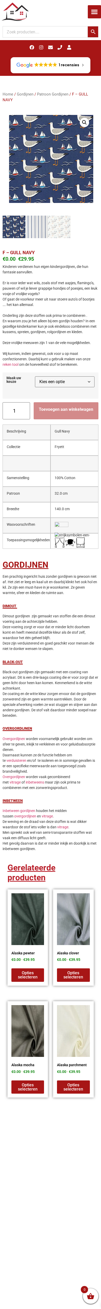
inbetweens (35, 782)
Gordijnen (25, 94)
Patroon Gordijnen (52, 94)
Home (8, 94)
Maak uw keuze (13, 380)
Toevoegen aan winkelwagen (66, 409)
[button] (94, 11)
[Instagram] (41, 47)
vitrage (15, 782)
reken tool (10, 364)
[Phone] (59, 47)
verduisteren (16, 760)
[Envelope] (50, 47)
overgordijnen (25, 816)
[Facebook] (32, 47)
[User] (69, 47)
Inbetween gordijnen (19, 811)
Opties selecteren (28, 974)
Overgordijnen (14, 739)
